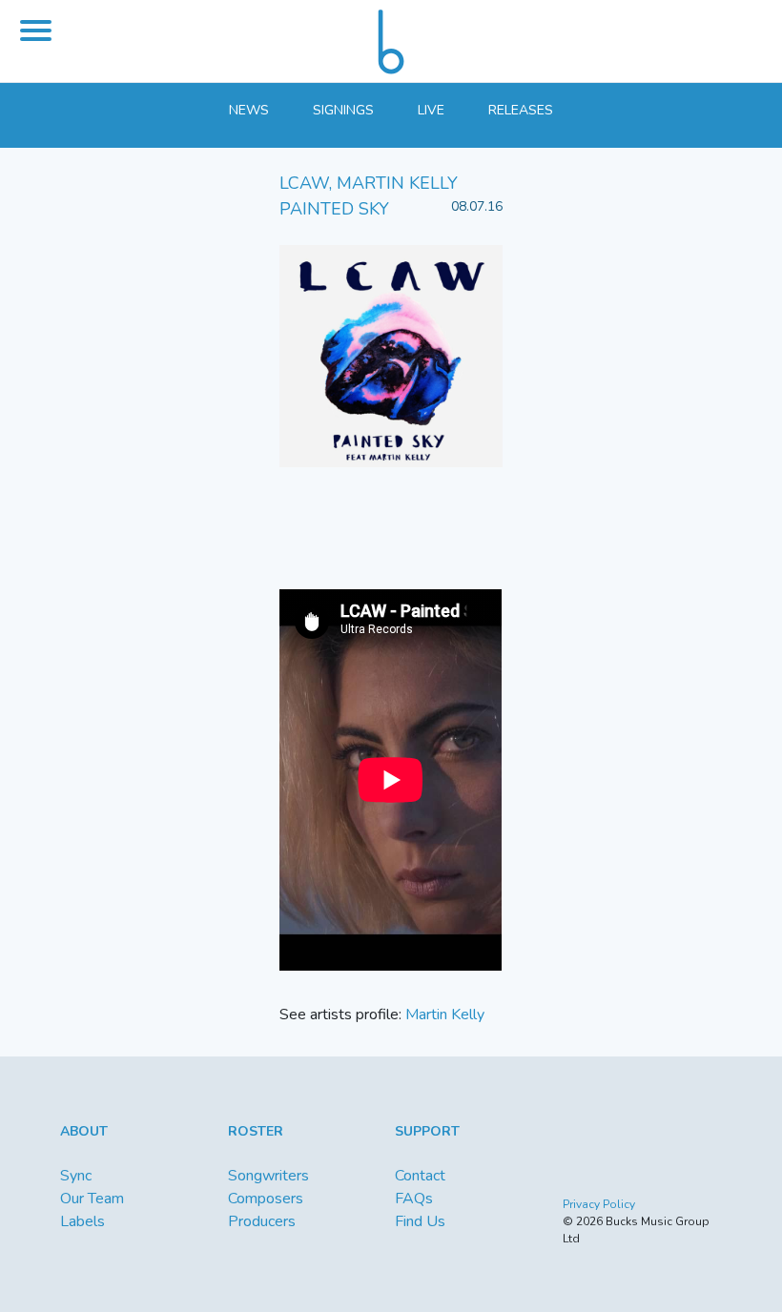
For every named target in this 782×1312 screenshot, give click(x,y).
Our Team (92, 1198)
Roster (255, 1131)
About (84, 1131)
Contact (420, 1175)
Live (431, 110)
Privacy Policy (599, 1204)
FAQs (414, 1198)
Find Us (420, 1221)
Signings (343, 110)
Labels (82, 1221)
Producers (262, 1221)
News (249, 110)
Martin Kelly (444, 1014)
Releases (520, 110)
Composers (265, 1198)
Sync (76, 1175)
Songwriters (268, 1175)
